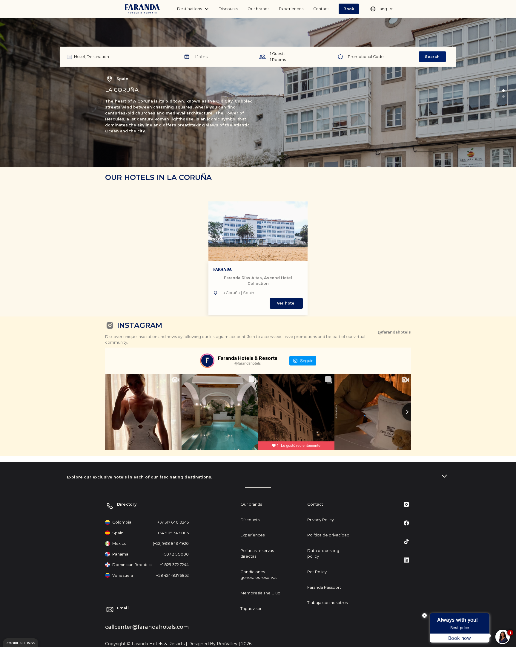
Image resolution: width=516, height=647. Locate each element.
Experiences (291, 9)
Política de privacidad (328, 535)
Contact (321, 9)
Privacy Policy (320, 519)
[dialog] (20, 642)
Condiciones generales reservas (258, 574)
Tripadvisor (251, 608)
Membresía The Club (260, 593)
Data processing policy (323, 553)
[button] (349, 9)
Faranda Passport (324, 587)
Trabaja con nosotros (327, 602)
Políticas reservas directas (257, 553)
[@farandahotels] (207, 361)
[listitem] (258, 258)
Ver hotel (286, 303)
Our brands (258, 9)
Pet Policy (317, 571)
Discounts (228, 9)
